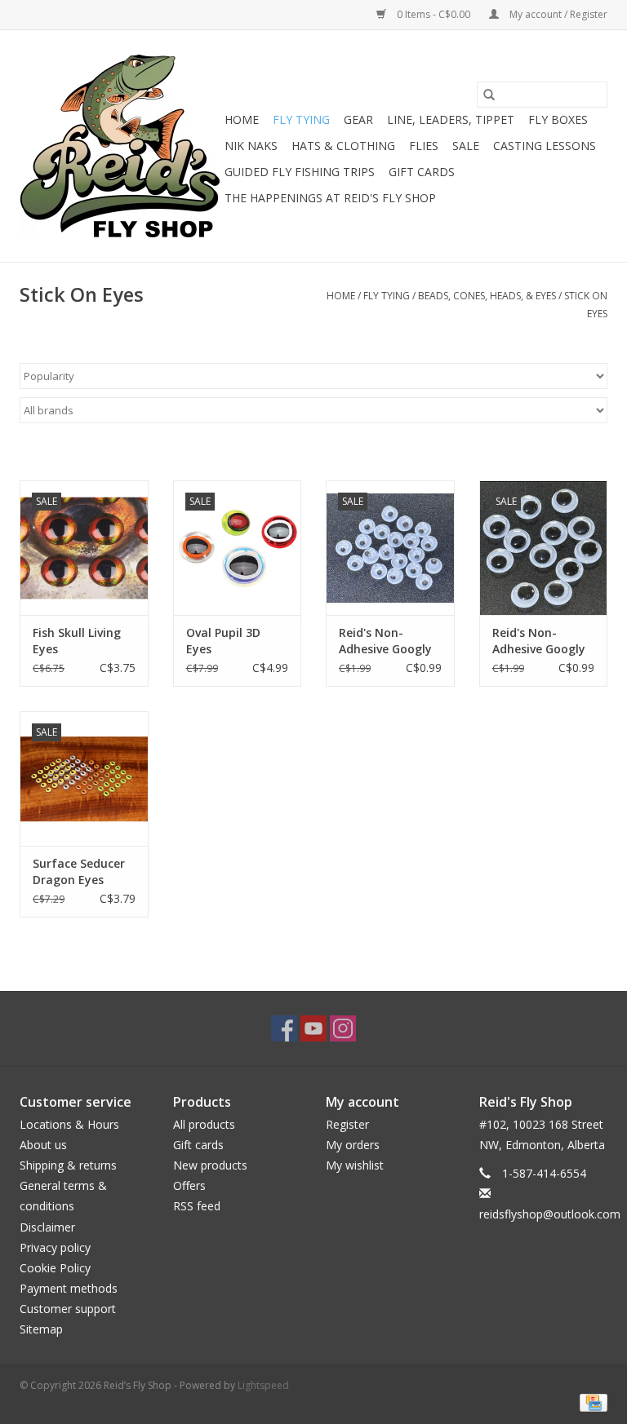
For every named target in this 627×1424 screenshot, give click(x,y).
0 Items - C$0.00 (433, 14)
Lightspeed (263, 1385)
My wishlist (355, 1165)
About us (43, 1144)
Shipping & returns (68, 1165)
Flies (423, 145)
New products (210, 1165)
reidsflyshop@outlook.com (549, 1214)
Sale (465, 145)
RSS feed (196, 1206)
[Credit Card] (590, 1402)
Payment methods (69, 1288)
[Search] (489, 95)
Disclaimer (47, 1227)
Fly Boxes (558, 119)
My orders (353, 1144)
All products (204, 1124)
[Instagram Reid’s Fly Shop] (343, 1028)
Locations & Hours (69, 1124)
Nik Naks (251, 145)
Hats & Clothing (343, 145)
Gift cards (422, 171)
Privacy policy (55, 1247)
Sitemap (41, 1329)
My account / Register (557, 14)
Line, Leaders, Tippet (450, 119)
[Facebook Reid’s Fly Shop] (284, 1028)
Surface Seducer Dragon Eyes (79, 871)
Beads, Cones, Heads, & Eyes (487, 296)
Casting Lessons (544, 145)
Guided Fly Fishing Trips (300, 171)
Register (347, 1124)
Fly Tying (301, 119)
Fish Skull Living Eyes (77, 641)
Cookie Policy (55, 1268)
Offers (189, 1185)
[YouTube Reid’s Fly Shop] (313, 1028)
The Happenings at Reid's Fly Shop (330, 198)
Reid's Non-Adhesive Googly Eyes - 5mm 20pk (387, 641)
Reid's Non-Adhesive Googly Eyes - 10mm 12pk (538, 641)
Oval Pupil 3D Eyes (223, 641)
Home (242, 119)
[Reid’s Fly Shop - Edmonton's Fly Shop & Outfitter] (120, 146)
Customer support (68, 1308)
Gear (358, 119)
